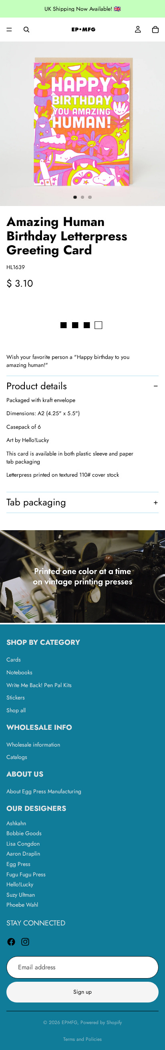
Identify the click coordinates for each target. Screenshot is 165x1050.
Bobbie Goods (24, 833)
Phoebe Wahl (22, 905)
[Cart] (155, 29)
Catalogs (16, 757)
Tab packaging (36, 502)
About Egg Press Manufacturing (43, 791)
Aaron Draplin (23, 854)
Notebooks (19, 672)
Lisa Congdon (23, 843)
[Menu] (9, 29)
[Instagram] (25, 941)
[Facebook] (11, 941)
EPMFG (69, 1022)
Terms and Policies (82, 1039)
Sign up (82, 992)
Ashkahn (16, 823)
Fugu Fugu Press (26, 874)
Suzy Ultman (20, 894)
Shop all (16, 710)
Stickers (15, 697)
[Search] (26, 29)
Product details (36, 386)
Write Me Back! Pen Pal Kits (39, 685)
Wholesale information (33, 744)
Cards (13, 660)
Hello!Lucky (19, 884)
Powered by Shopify (101, 1022)
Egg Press (18, 864)
